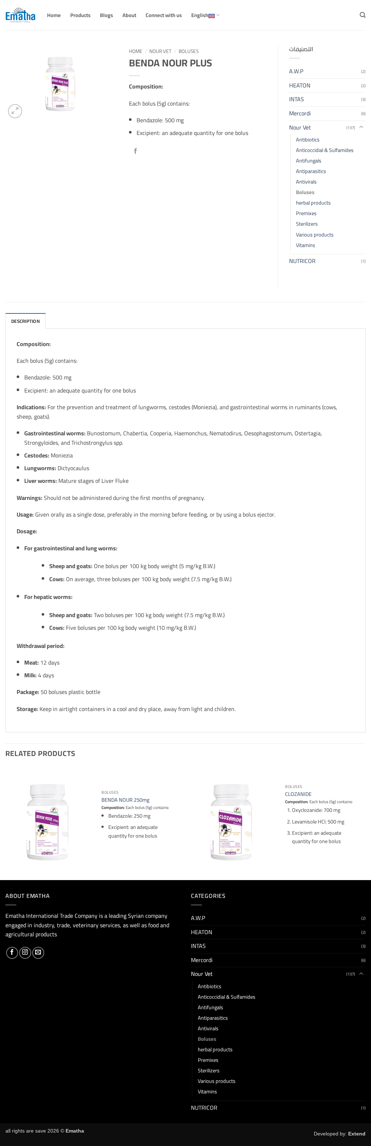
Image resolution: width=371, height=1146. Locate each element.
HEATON (299, 85)
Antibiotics (308, 139)
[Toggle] (361, 127)
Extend (357, 1134)
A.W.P (296, 71)
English (199, 15)
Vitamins (305, 245)
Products (80, 15)
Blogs (106, 15)
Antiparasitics (311, 171)
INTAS (296, 99)
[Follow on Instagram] (25, 953)
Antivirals (306, 181)
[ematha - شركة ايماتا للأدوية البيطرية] (20, 15)
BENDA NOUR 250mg (125, 800)
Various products (315, 234)
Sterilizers (307, 224)
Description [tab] (25, 321)
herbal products (313, 203)
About (129, 15)
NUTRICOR (302, 260)
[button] (363, 15)
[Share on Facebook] (136, 151)
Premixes (306, 213)
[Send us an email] (38, 953)
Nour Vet (160, 51)
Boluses (189, 51)
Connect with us (164, 15)
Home (54, 15)
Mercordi (300, 113)
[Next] (365, 822)
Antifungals (308, 160)
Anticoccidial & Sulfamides (325, 150)
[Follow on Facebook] (12, 953)
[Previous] (5, 822)
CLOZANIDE (298, 794)
